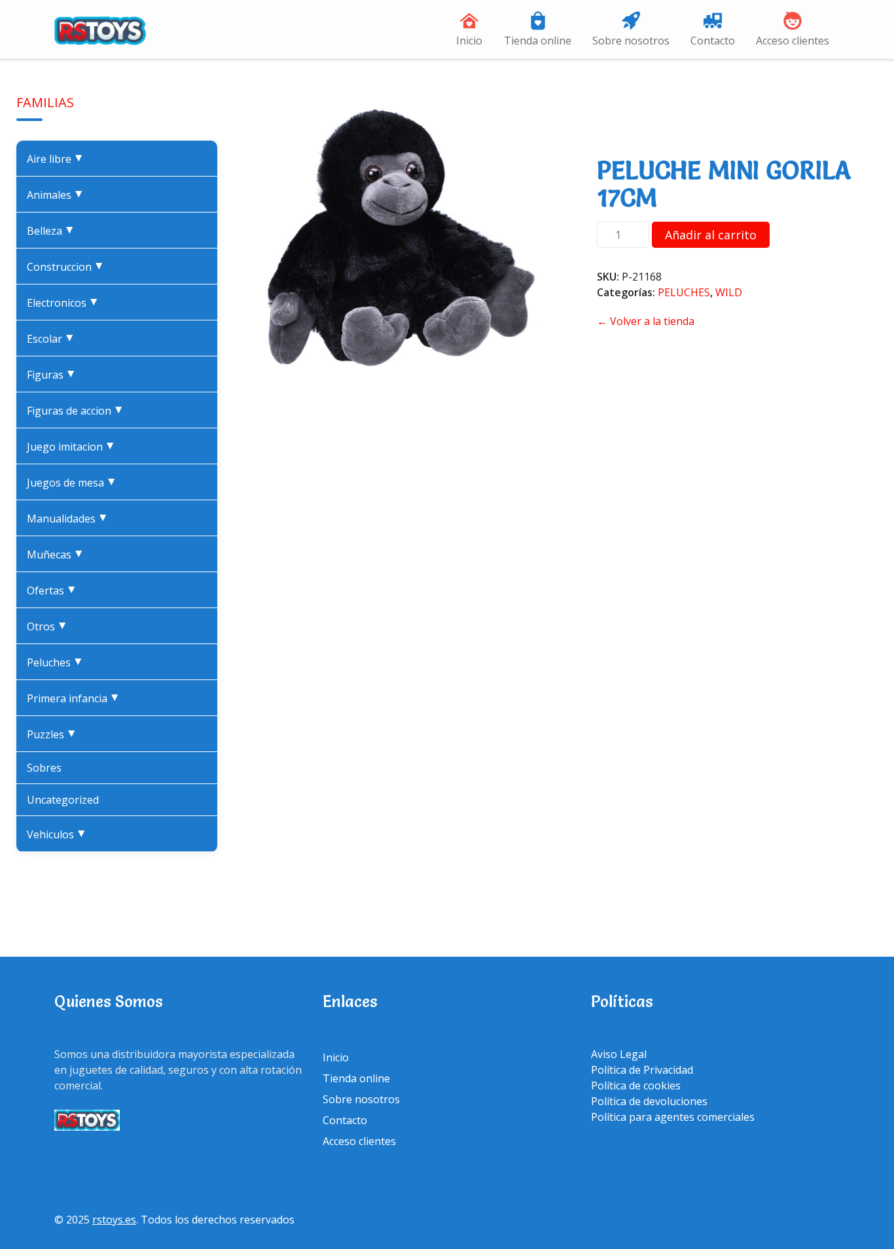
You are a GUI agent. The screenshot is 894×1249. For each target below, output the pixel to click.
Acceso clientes (792, 40)
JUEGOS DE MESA (74, 482)
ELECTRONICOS (65, 303)
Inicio (469, 40)
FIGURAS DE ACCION (78, 410)
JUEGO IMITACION (73, 446)
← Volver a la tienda (645, 321)
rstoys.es (114, 1219)
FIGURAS (54, 375)
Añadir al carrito (711, 235)
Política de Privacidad (642, 1070)
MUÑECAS (58, 554)
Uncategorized (63, 800)
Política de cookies (636, 1085)
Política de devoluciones (649, 1101)
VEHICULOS (59, 834)
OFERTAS (54, 590)
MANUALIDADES (70, 518)
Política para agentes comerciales (673, 1117)
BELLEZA (53, 231)
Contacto (712, 40)
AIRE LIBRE (58, 159)
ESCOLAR (53, 339)
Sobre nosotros (631, 40)
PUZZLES (54, 734)
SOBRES (44, 768)
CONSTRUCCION (68, 267)
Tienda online (537, 40)
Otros (50, 626)
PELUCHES (57, 662)
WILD (728, 292)
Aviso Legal (619, 1054)
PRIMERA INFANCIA (76, 698)
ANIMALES (58, 195)
